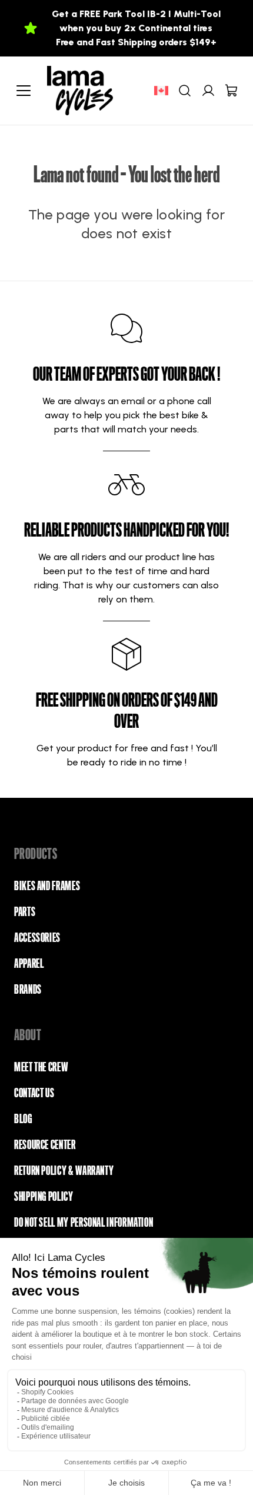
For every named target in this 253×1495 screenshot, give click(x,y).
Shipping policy (44, 1197)
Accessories (37, 938)
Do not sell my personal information (83, 1223)
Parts (24, 912)
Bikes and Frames (47, 886)
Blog (23, 1119)
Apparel (29, 964)
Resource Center (45, 1145)
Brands (28, 990)
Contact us (34, 1093)
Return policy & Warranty (64, 1171)
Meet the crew (41, 1067)
